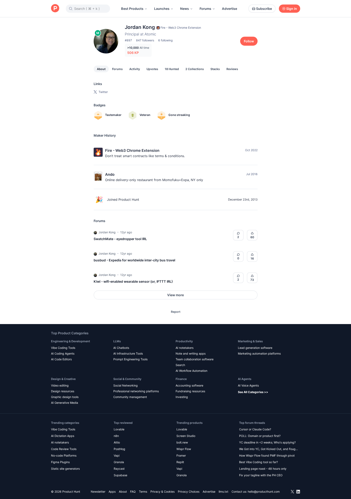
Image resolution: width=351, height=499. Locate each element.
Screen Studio (185, 436)
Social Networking (125, 385)
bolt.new (182, 442)
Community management (130, 397)
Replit (180, 462)
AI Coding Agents (62, 353)
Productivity (184, 341)
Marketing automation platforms (259, 353)
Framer (181, 455)
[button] (95, 232)
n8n (116, 436)
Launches (161, 9)
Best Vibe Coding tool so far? (258, 462)
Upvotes (152, 69)
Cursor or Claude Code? (255, 429)
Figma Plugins (60, 462)
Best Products (132, 9)
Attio (117, 442)
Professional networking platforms (136, 391)
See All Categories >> (253, 392)
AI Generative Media (64, 402)
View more (175, 295)
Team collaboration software (195, 359)
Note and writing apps (191, 353)
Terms (143, 491)
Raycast (119, 468)
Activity (134, 69)
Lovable (119, 429)
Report (175, 311)
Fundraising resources (190, 391)
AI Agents (244, 379)
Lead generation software (255, 347)
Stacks (215, 69)
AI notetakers (184, 347)
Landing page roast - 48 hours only (262, 468)
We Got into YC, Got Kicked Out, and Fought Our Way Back (268, 449)
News (184, 9)
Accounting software (189, 385)
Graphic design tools (64, 397)
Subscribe (264, 9)
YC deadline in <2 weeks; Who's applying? (267, 442)
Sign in (291, 9)
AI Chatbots (121, 347)
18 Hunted (172, 69)
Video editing (60, 385)
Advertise (229, 9)
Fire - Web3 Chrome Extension (132, 150)
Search (180, 365)
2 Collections (194, 69)
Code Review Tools (63, 449)
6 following (165, 40)
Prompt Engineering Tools (130, 359)
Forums (205, 9)
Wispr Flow (183, 449)
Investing (182, 397)
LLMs (117, 341)
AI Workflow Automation (191, 370)
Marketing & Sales (250, 341)
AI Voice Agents (248, 385)
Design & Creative (63, 379)
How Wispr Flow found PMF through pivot (267, 455)
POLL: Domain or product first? (260, 436)
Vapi (116, 455)
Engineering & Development (70, 341)
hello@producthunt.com (264, 491)
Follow (249, 41)
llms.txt (223, 491)
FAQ (133, 491)
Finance (181, 379)
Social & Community (127, 379)
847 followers (145, 40)
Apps (112, 491)
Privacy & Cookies (162, 491)
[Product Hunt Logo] (55, 8)
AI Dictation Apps (62, 436)
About (101, 69)
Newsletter (98, 491)
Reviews (232, 69)
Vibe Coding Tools (63, 347)
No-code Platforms (63, 455)
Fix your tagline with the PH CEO (261, 475)
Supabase (120, 475)
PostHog (119, 449)
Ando (110, 174)
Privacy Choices (188, 491)
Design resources (62, 391)
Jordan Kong (107, 232)
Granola (119, 462)
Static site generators (65, 468)
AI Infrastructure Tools (128, 353)
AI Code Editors (61, 359)
